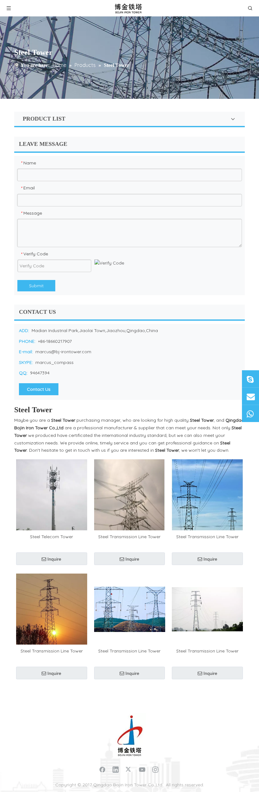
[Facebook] (102, 769)
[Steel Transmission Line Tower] (129, 506)
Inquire (54, 559)
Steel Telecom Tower (51, 536)
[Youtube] (142, 769)
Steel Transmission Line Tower (129, 536)
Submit (36, 286)
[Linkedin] (116, 769)
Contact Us (39, 389)
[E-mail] (250, 396)
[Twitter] (129, 769)
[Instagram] (155, 769)
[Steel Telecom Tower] (51, 494)
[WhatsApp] (250, 413)
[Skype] (250, 379)
